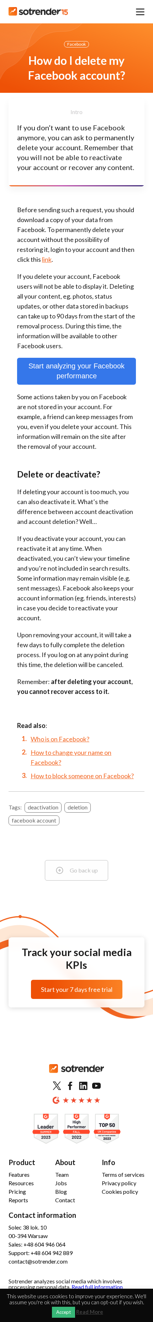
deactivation (43, 807)
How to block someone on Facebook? (82, 776)
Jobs (61, 1183)
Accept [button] (63, 1312)
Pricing (17, 1191)
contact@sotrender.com (38, 1261)
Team (62, 1174)
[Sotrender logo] (76, 1074)
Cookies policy (120, 1191)
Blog (61, 1191)
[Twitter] (57, 1086)
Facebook (76, 44)
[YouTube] (96, 1086)
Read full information (97, 1286)
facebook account (34, 820)
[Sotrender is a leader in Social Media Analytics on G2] (45, 1129)
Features (19, 1174)
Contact (65, 1200)
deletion (78, 807)
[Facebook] (70, 1086)
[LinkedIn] (83, 1086)
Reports (18, 1200)
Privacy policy (119, 1183)
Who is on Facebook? (60, 739)
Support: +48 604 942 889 (41, 1252)
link (47, 259)
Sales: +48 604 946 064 (37, 1244)
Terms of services (123, 1174)
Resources (21, 1183)
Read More (89, 1312)
